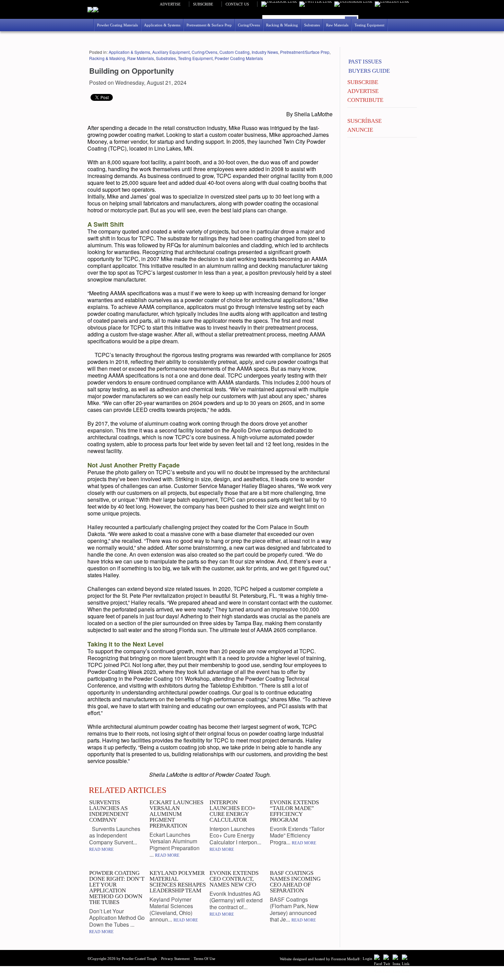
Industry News (265, 52)
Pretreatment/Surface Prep (304, 52)
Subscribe (203, 4)
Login (367, 958)
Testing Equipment (195, 58)
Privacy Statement (175, 958)
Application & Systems (129, 52)
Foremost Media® (345, 959)
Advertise (170, 4)
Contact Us (237, 4)
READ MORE (101, 849)
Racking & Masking (107, 58)
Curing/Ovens (204, 52)
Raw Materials (140, 58)
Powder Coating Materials (239, 58)
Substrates (166, 58)
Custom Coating (234, 52)
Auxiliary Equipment (171, 52)
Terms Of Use (204, 958)
